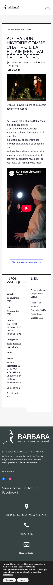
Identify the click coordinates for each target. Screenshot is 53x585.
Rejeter (23, 580)
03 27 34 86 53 (26, 534)
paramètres (8, 574)
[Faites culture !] (10, 7)
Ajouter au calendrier (27, 262)
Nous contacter (26, 553)
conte (9, 343)
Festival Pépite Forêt (14, 345)
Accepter (9, 580)
